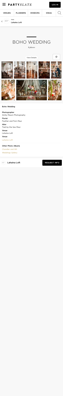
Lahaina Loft (16, 22)
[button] (7, 139)
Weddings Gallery (9, 152)
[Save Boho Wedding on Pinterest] (56, 57)
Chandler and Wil (9, 149)
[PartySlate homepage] (20, 5)
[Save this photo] (10, 64)
